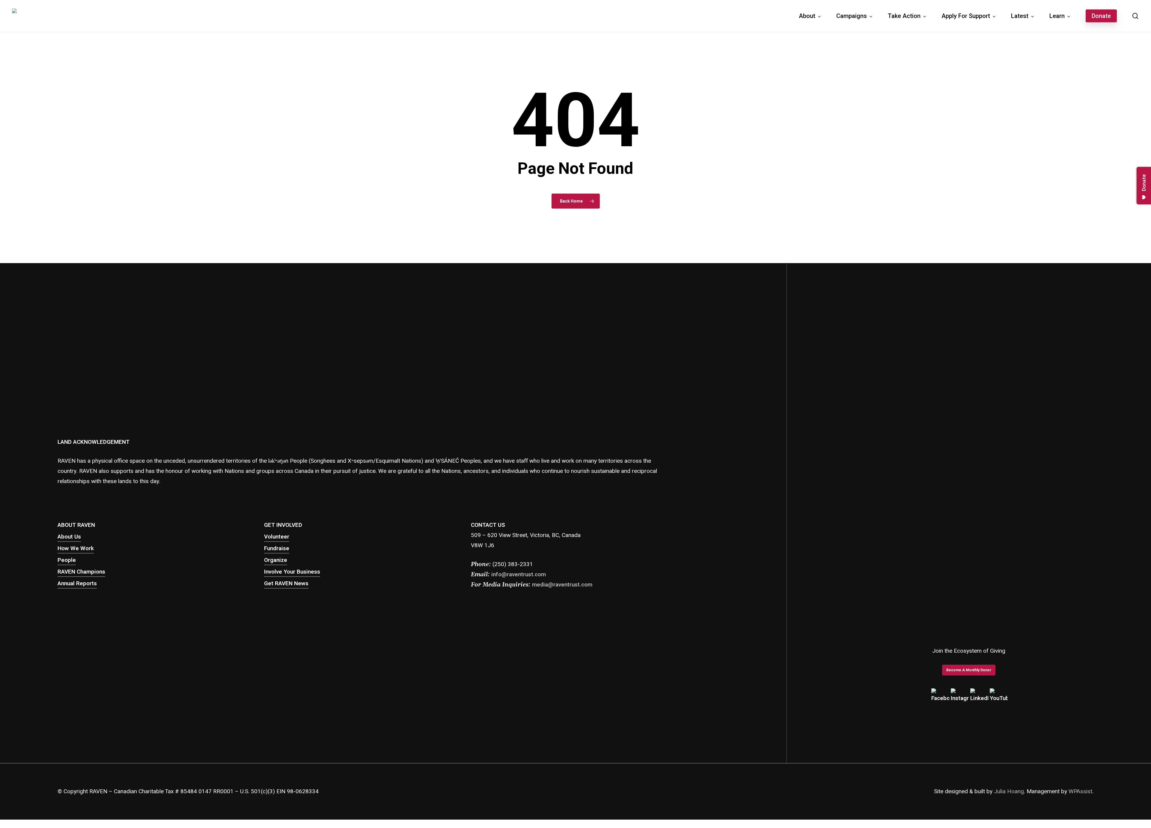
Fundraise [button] (276, 548)
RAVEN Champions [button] (81, 572)
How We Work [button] (76, 548)
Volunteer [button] (276, 537)
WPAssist (1080, 791)
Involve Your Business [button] (292, 572)
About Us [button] (69, 537)
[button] (968, 670)
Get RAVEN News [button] (286, 583)
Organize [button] (275, 560)
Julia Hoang (1009, 791)
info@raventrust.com (518, 574)
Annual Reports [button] (77, 583)
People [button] (67, 560)
